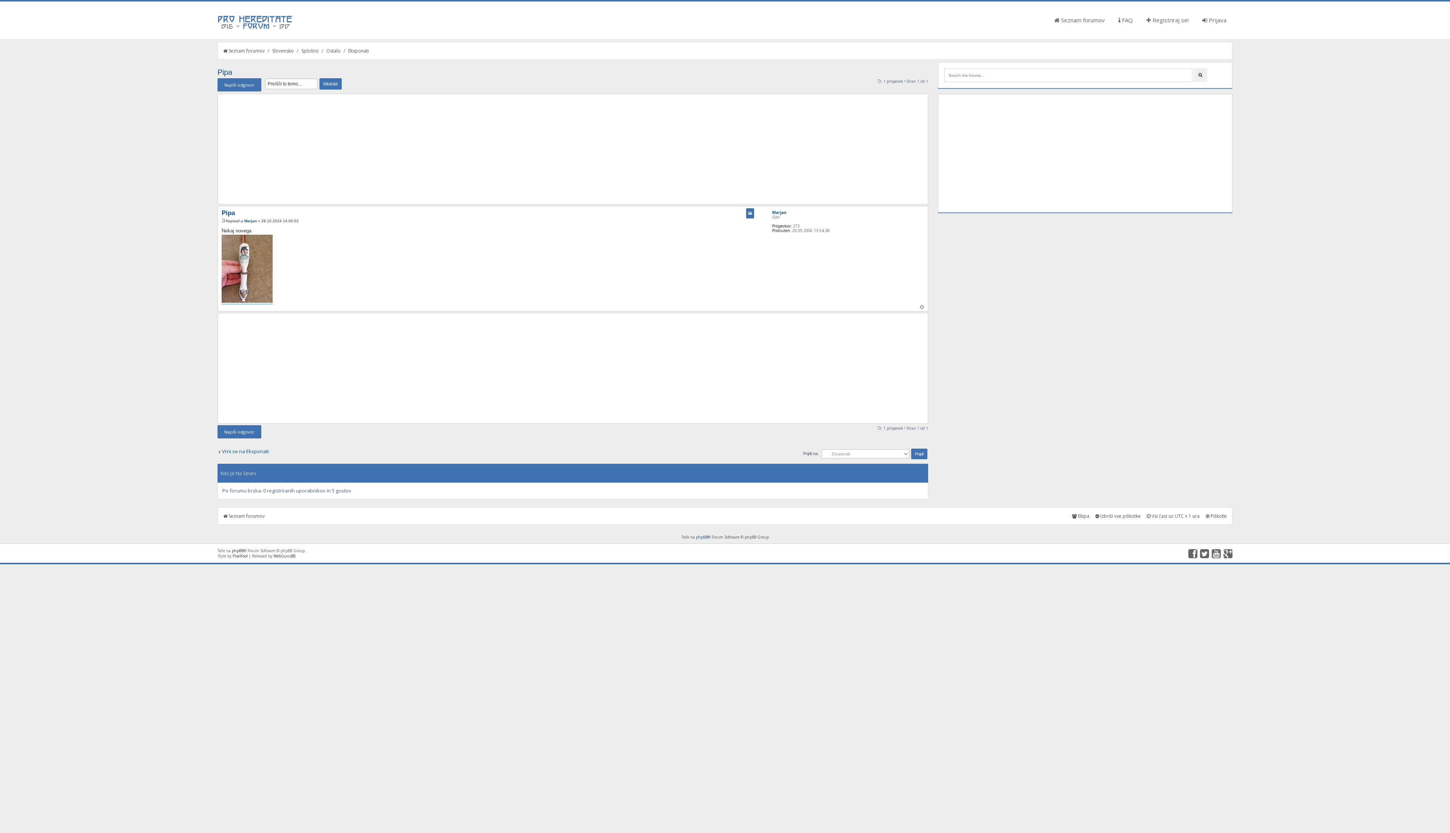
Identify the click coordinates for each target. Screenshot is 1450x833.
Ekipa (1083, 516)
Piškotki (1218, 516)
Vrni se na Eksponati (245, 451)
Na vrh (922, 307)
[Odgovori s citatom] (750, 213)
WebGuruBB (284, 556)
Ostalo (333, 51)
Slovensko (283, 51)
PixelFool (240, 556)
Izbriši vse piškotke (1120, 516)
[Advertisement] (572, 149)
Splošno (310, 51)
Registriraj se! (1170, 20)
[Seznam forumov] (255, 28)
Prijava (1216, 20)
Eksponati (358, 51)
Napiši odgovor (239, 85)
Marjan (250, 221)
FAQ (1126, 20)
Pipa (225, 72)
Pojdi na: (811, 453)
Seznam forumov (1082, 20)
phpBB (702, 537)
